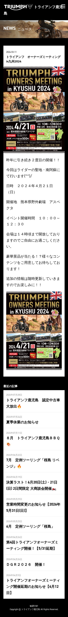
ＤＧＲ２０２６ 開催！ (26, 564)
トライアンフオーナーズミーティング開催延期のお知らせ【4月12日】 (33, 586)
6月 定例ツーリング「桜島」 (30, 526)
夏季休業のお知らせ (22, 422)
